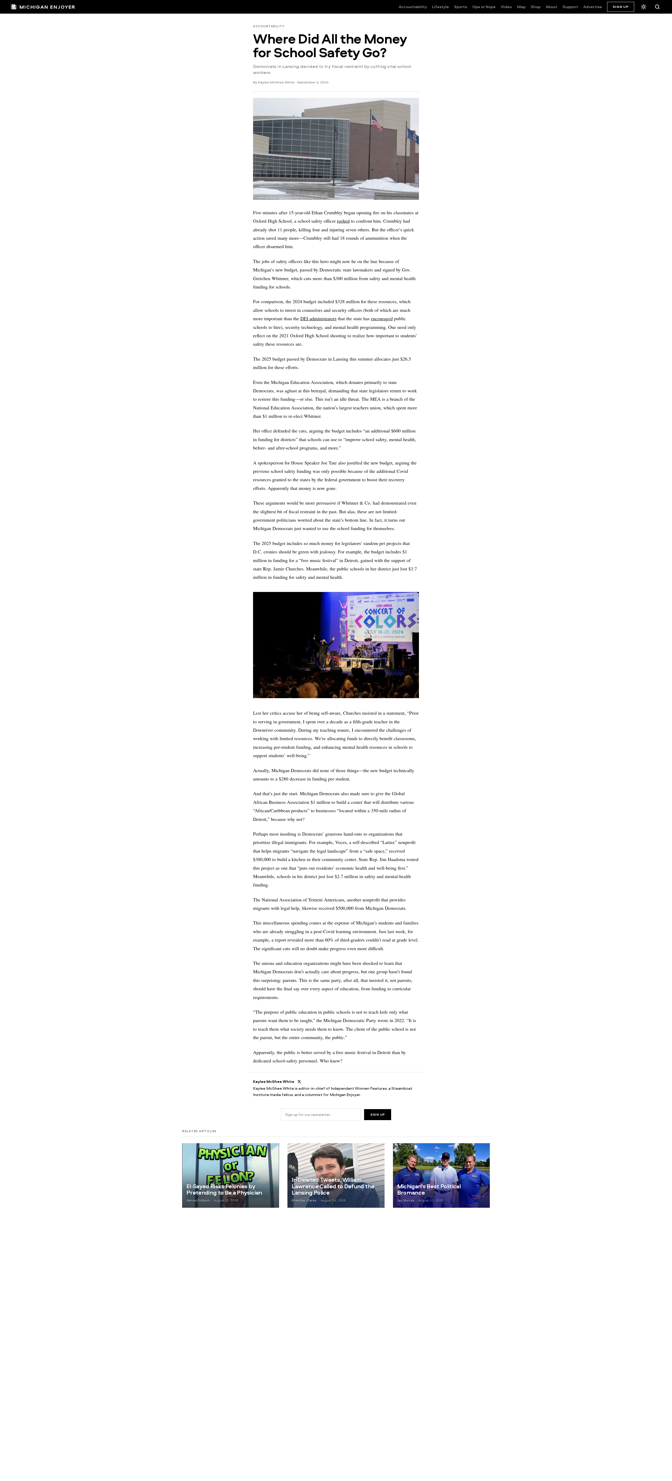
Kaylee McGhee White (276, 82)
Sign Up (621, 6)
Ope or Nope (484, 6)
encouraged (382, 318)
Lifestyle (440, 6)
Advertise (592, 6)
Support (570, 6)
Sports (460, 6)
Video (506, 6)
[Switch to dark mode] (643, 7)
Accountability (413, 6)
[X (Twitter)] (299, 1081)
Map (521, 6)
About (551, 6)
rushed (343, 221)
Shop (535, 6)
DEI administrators (318, 318)
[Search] (657, 7)
